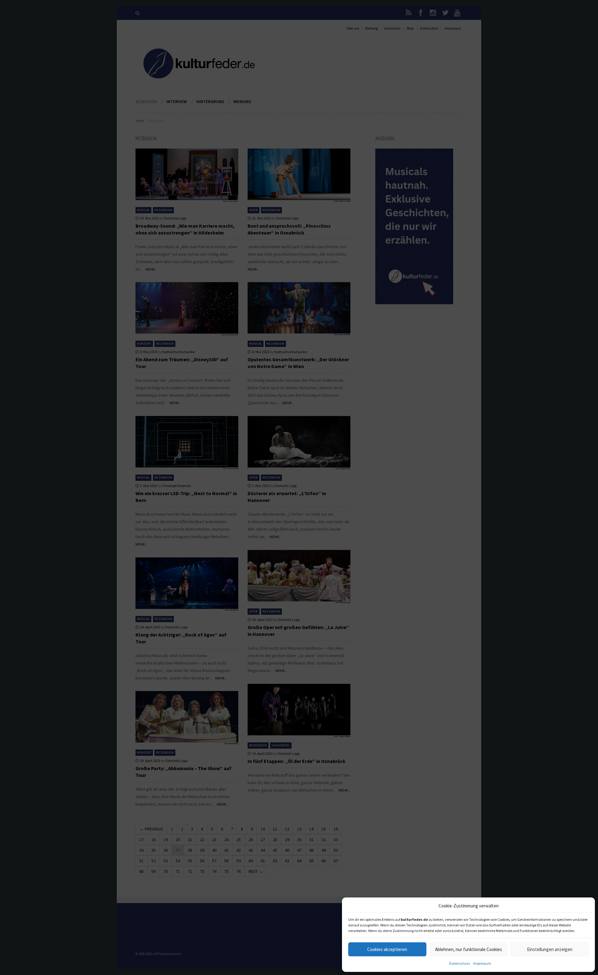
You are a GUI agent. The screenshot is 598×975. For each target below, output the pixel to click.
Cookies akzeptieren (387, 949)
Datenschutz (459, 963)
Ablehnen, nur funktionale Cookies (468, 949)
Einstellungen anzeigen (549, 949)
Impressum (482, 963)
